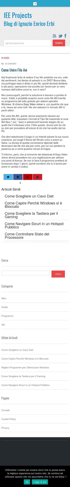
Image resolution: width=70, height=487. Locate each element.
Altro (3, 298)
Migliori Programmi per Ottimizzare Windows (25, 367)
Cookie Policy (8, 419)
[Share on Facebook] (18, 177)
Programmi (7, 316)
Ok (27, 482)
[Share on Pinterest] (37, 177)
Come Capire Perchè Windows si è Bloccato (25, 358)
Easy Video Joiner (33, 104)
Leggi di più (39, 482)
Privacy (5, 427)
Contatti (5, 410)
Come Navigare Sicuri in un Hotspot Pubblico (25, 385)
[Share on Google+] (27, 177)
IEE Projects (18, 15)
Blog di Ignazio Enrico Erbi (29, 23)
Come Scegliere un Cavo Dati (17, 350)
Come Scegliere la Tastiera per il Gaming (23, 376)
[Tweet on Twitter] (8, 177)
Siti (3, 324)
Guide (6, 58)
